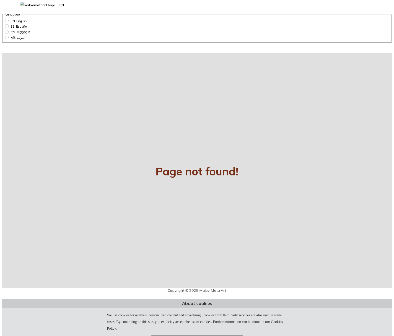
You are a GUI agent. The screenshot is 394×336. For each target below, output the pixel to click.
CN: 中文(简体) (21, 32)
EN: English (19, 21)
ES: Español (19, 26)
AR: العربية (18, 37)
